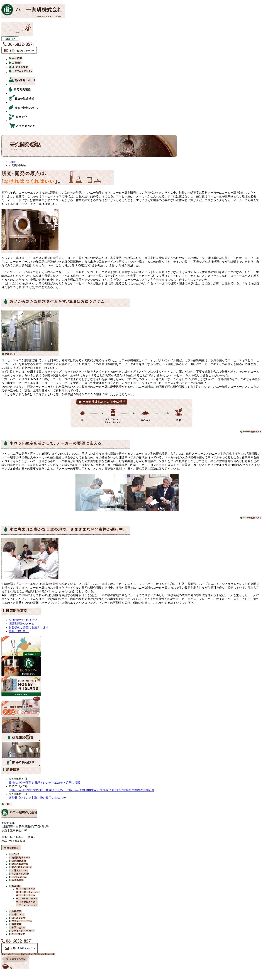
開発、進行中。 (19, 631)
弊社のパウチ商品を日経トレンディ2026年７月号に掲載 (44, 782)
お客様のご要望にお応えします (29, 627)
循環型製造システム (21, 623)
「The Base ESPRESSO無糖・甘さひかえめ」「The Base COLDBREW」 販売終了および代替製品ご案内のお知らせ (81, 790)
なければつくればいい (23, 619)
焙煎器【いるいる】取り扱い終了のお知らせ (37, 797)
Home (12, 161)
